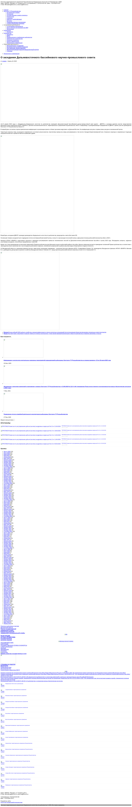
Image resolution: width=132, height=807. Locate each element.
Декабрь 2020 (7, 543)
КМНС (8, 36)
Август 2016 (7, 615)
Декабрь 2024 (7, 479)
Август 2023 (7, 501)
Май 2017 (6, 603)
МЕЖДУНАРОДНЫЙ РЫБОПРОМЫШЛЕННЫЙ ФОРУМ (23, 49)
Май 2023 (6, 505)
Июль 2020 (7, 550)
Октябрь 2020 (7, 546)
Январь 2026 (7, 461)
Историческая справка (13, 12)
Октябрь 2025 (7, 465)
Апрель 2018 (7, 587)
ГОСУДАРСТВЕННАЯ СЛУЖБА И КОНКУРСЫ (14, 645)
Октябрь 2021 (7, 530)
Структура (10, 18)
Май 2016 (6, 619)
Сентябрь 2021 (8, 531)
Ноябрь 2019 (7, 561)
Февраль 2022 (8, 526)
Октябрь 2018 (7, 579)
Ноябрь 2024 (7, 480)
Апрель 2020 (7, 554)
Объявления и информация (14, 42)
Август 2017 (7, 598)
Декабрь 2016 (7, 609)
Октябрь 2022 (7, 514)
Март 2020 (7, 556)
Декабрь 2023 (7, 495)
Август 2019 (7, 565)
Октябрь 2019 (7, 563)
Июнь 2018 (7, 585)
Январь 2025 (7, 477)
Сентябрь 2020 (8, 548)
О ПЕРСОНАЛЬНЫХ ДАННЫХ (15, 23)
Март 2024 (7, 491)
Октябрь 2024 (7, 481)
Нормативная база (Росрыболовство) (6, 668)
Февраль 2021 (8, 541)
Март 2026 (7, 458)
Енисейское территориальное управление (14, 713)
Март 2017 (7, 605)
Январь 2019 (7, 575)
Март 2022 (7, 524)
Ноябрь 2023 (7, 497)
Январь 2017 (7, 608)
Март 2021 (7, 539)
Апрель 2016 (7, 620)
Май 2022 (6, 521)
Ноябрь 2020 (7, 545)
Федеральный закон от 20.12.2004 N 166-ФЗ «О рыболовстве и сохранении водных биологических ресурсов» (32, 681)
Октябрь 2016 (7, 612)
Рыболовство (7, 33)
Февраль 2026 (8, 459)
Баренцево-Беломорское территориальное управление (17, 725)
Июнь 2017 (7, 601)
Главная (6, 9)
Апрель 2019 (7, 571)
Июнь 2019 (7, 568)
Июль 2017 (7, 600)
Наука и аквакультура (13, 41)
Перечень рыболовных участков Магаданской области (10, 627)
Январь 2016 (7, 623)
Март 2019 (7, 572)
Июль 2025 (7, 469)
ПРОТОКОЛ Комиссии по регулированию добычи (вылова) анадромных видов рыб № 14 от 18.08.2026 (84, 430)
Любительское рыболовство (15, 38)
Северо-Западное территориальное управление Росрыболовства (19, 767)
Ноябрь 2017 (7, 594)
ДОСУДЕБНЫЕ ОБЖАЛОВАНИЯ (16, 48)
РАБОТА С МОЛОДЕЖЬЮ (14, 19)
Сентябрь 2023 (8, 499)
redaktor (4, 61)
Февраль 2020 (8, 557)
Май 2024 (6, 488)
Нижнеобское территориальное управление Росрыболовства (18, 743)
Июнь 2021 (7, 535)
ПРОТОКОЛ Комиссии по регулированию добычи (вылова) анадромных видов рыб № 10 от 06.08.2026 (84, 443)
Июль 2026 (7, 453)
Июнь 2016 (7, 618)
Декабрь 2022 (7, 512)
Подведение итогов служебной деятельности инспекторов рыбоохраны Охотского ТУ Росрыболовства (36, 414)
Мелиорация (10, 29)
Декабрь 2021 (7, 528)
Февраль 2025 (8, 476)
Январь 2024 (7, 494)
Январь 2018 (7, 592)
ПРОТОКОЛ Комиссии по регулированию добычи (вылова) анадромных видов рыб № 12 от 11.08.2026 (84, 439)
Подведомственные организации (16, 22)
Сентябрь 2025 (8, 466)
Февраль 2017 (8, 607)
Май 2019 (6, 570)
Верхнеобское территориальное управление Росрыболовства (19, 749)
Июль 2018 (7, 583)
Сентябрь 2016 (8, 614)
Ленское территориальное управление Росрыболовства (17, 761)
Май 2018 (6, 586)
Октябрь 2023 (7, 498)
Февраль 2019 (8, 574)
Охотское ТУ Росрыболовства (12, 11)
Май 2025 (6, 472)
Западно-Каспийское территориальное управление (16, 701)
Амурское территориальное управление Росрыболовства (17, 779)
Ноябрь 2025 (7, 464)
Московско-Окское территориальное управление (16, 695)
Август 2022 (7, 517)
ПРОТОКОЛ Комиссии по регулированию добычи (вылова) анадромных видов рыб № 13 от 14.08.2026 (84, 434)
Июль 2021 (7, 534)
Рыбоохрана (7, 30)
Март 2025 (7, 475)
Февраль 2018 (8, 590)
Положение (10, 14)
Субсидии (9, 51)
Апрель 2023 (7, 506)
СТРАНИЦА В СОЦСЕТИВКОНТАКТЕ (8, 665)
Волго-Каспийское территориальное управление (16, 719)
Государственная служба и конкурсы (17, 15)
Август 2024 (7, 484)
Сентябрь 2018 (8, 581)
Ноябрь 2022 (7, 513)
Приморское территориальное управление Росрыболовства (18, 785)
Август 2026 (7, 451)
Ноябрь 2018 (7, 578)
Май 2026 (6, 455)
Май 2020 (6, 553)
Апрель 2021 (7, 538)
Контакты (9, 20)
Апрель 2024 (7, 490)
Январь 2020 (7, 559)
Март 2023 (7, 508)
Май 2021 (6, 537)
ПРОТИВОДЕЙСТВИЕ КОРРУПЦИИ (7, 643)
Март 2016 (7, 622)
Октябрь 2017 (7, 596)
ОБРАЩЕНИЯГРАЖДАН (5, 650)
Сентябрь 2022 (8, 516)
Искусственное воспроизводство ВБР (17, 27)
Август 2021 (7, 532)
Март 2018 (7, 589)
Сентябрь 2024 (8, 483)
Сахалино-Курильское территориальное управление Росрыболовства (20, 755)
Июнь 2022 (7, 520)
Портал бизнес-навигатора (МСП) (10, 670)
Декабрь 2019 (7, 560)
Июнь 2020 (7, 552)
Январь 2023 (7, 510)
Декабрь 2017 (7, 593)
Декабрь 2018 (7, 576)
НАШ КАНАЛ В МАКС (67, 641)
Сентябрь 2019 (8, 564)
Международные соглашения (15, 45)
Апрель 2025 (7, 473)
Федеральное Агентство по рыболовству (14, 683)
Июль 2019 (7, 567)
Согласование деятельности (15, 26)
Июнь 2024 (7, 487)
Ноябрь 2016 (7, 611)
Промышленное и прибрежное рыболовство (19, 37)
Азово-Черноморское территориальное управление (16, 737)
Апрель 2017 (7, 604)
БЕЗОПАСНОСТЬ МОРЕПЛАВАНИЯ (17, 47)
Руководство (10, 16)
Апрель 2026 (7, 457)
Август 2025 (7, 468)
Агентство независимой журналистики (11, 802)
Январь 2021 (7, 542)
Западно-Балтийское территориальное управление (16, 707)
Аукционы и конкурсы (13, 40)
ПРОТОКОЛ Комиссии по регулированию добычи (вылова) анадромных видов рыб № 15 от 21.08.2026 (84, 426)
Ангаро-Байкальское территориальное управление (16, 731)
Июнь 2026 (7, 454)
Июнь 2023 (7, 503)
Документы (10, 31)
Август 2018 (7, 582)
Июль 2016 (7, 616)
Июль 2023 (7, 502)
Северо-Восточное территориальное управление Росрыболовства (20, 773)
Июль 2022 (7, 519)
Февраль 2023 (8, 509)
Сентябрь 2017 (8, 597)
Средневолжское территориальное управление (15, 689)
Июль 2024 (7, 486)
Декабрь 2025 (7, 462)
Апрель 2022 (7, 523)
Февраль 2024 (8, 492)
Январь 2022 (7, 527)
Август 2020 (7, 549)
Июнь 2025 (7, 470)
